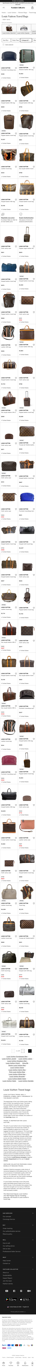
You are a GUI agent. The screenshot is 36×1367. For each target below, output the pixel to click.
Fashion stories (8, 1284)
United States (18, 1357)
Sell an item (6, 1249)
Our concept (7, 1216)
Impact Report (7, 1278)
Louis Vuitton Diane (17, 1068)
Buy (4, 1225)
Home (4, 12)
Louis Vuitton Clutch (13, 1063)
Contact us (6, 1263)
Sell (4, 1240)
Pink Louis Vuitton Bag (17, 1072)
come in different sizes (17, 1133)
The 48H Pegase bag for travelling (14, 1196)
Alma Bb (25, 1063)
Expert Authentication (26, 218)
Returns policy (7, 1234)
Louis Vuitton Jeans (25, 1059)
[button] (32, 7)
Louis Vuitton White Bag (17, 1074)
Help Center (7, 1261)
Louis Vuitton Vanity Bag (17, 1070)
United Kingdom (10, 1357)
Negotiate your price (8, 218)
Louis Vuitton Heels (9, 1081)
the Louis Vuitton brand (21, 1101)
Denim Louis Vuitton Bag (17, 1065)
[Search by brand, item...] (3, 7)
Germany (25, 1357)
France (3, 1357)
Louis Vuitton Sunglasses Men (17, 1056)
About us (6, 1272)
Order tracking (7, 1228)
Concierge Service (9, 1219)
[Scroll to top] (30, 1051)
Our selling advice (9, 1246)
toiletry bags (28, 1136)
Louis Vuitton (12, 12)
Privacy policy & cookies (17, 1312)
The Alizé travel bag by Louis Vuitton (15, 1194)
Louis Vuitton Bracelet (17, 1076)
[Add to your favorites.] (16, 68)
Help (4, 1257)
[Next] (23, 1051)
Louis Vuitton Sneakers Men (17, 1061)
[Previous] (13, 1051)
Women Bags (22, 12)
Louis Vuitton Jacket (9, 1059)
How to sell (6, 1243)
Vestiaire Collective (10, 1269)
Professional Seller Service (11, 1251)
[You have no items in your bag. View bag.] (32, 7)
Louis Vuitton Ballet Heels (17, 1079)
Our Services (7, 1213)
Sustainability (7, 1275)
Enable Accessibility (18, 1)
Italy (33, 1357)
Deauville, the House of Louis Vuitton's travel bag (16, 1198)
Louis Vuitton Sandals (25, 1081)
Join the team (7, 1281)
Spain (29, 1357)
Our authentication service (11, 1231)
